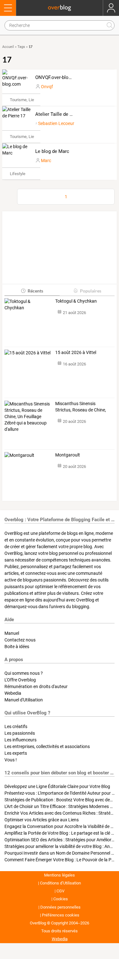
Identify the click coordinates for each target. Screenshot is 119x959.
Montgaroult (67, 454)
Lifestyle (17, 173)
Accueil (8, 47)
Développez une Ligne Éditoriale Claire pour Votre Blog (57, 786)
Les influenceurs (20, 739)
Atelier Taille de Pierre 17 (61, 114)
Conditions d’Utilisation (60, 883)
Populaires (90, 290)
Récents (35, 290)
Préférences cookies (60, 915)
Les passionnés (19, 733)
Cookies (60, 899)
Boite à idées (16, 646)
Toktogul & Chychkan (76, 301)
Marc (46, 160)
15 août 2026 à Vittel (75, 352)
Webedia (12, 693)
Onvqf (47, 86)
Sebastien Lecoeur (56, 123)
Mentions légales (59, 875)
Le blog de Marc (52, 151)
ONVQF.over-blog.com (58, 77)
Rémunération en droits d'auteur (36, 686)
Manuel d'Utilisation (23, 699)
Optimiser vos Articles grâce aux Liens (41, 819)
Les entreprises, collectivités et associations (47, 746)
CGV (60, 891)
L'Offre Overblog (20, 679)
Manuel (11, 633)
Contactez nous (20, 639)
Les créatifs (15, 726)
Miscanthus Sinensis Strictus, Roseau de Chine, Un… (80, 407)
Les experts (15, 753)
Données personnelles (60, 907)
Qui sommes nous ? (23, 673)
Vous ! (10, 759)
